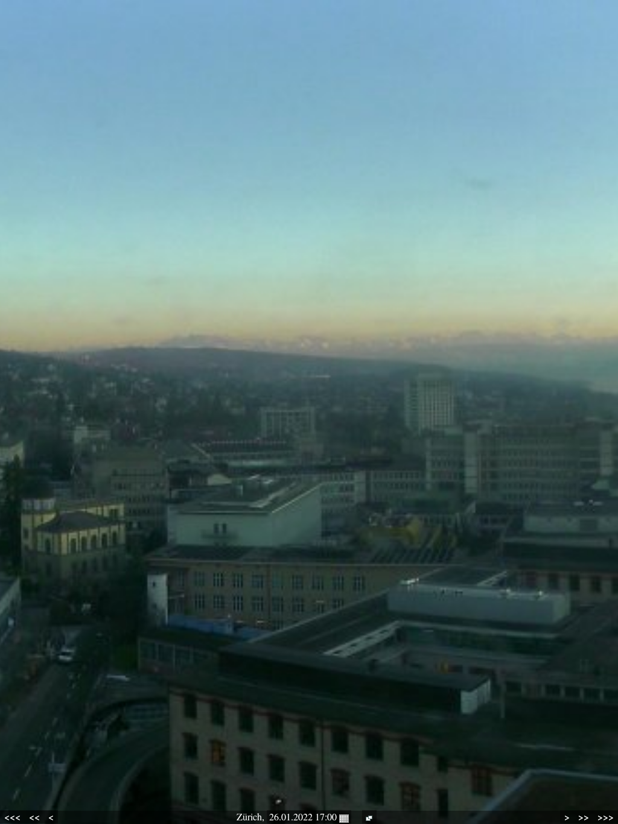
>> (583, 816)
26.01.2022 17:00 (304, 816)
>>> (605, 816)
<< (34, 816)
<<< (12, 816)
